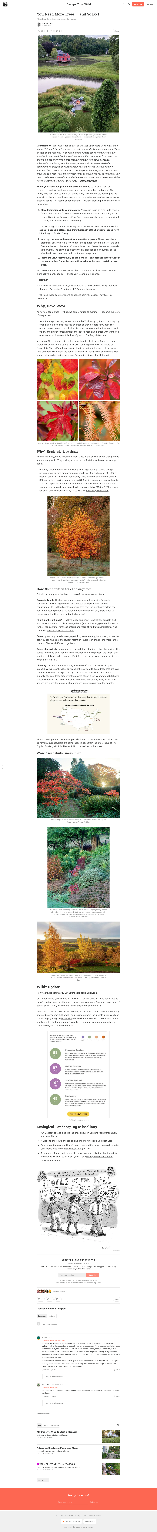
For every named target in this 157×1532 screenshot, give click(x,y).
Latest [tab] (45, 1425)
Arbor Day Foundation (97, 490)
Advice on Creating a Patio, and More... (58, 1447)
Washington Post (72, 1148)
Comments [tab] (42, 1316)
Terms (84, 1515)
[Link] (33, 306)
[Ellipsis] (119, 1337)
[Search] (123, 4)
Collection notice (94, 1515)
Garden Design (61, 233)
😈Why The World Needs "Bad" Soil (56, 1464)
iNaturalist (66, 1018)
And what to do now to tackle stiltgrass (52, 1435)
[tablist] (47, 1316)
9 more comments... (44, 1414)
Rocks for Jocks (48, 1384)
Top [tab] (39, 1425)
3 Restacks (63, 1291)
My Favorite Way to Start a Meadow (57, 1431)
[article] (78, 1436)
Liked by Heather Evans (51, 1387)
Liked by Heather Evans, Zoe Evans (54, 1340)
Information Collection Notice (78, 1283)
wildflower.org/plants (100, 627)
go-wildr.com (90, 993)
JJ (42, 1337)
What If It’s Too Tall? (47, 659)
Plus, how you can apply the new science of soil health (58, 1467)
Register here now (86, 289)
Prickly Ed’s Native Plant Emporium (55, 348)
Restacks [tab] (52, 1316)
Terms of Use (89, 1280)
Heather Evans (47, 23)
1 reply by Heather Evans (53, 1376)
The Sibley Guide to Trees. (60, 630)
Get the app (89, 1521)
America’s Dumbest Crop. (100, 1140)
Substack (67, 1527)
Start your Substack (72, 1521)
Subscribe (138, 4)
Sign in (150, 4)
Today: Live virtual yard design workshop (53, 1451)
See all (41, 1480)
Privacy (77, 1515)
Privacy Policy (95, 1283)
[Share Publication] (128, 4)
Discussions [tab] (54, 1425)
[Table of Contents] (2, 766)
